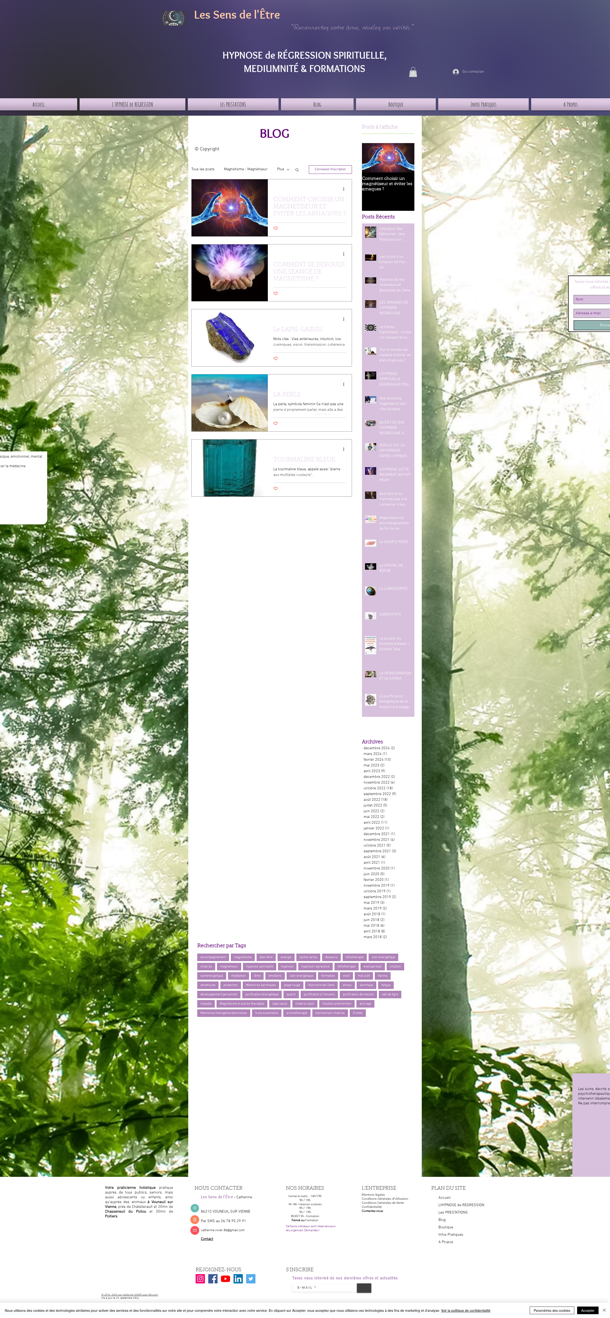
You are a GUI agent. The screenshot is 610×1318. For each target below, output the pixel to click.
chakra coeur (304, 1004)
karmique (366, 985)
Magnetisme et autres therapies (242, 1004)
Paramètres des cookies (552, 1310)
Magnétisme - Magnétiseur (246, 169)
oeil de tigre (390, 994)
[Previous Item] (369, 157)
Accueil (444, 1197)
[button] (413, 72)
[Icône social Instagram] (200, 1278)
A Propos (445, 1242)
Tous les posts (202, 169)
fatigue (386, 985)
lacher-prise (308, 957)
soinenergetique (211, 976)
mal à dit (364, 976)
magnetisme (243, 957)
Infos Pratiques (450, 1234)
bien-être (266, 957)
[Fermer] (604, 1310)
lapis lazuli (279, 1004)
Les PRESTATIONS (453, 1212)
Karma (382, 976)
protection (231, 985)
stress (347, 985)
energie (286, 957)
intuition (395, 967)
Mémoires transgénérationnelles (223, 1013)
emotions (275, 976)
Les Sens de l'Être (237, 14)
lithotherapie (347, 967)
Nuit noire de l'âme (321, 985)
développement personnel (218, 994)
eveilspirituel (373, 967)
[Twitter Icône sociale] (250, 1278)
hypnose (287, 967)
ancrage (365, 1004)
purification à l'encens (319, 994)
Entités (358, 1013)
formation (328, 976)
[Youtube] (225, 1278)
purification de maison (358, 994)
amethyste (207, 985)
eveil (346, 976)
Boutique (445, 1227)
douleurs (331, 957)
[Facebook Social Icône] (213, 1278)
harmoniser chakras (330, 1013)
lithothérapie (355, 957)
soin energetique (301, 976)
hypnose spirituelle (259, 967)
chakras (206, 967)
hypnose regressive (315, 967)
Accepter (588, 1310)
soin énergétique (383, 957)
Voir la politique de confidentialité (465, 1310)
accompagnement (213, 957)
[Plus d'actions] (345, 189)
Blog (442, 1220)
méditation (238, 976)
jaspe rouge (292, 985)
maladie (206, 1004)
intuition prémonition (336, 1004)
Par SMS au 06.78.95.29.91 (223, 1221)
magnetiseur (229, 967)
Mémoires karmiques (261, 985)
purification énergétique (262, 994)
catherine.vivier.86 (214, 1230)
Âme (257, 976)
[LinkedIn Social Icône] (238, 1278)
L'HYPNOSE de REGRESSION (461, 1205)
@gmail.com (236, 1230)
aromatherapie (296, 1013)
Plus (280, 169)
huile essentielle (266, 1013)
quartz (291, 994)
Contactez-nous (372, 1211)
